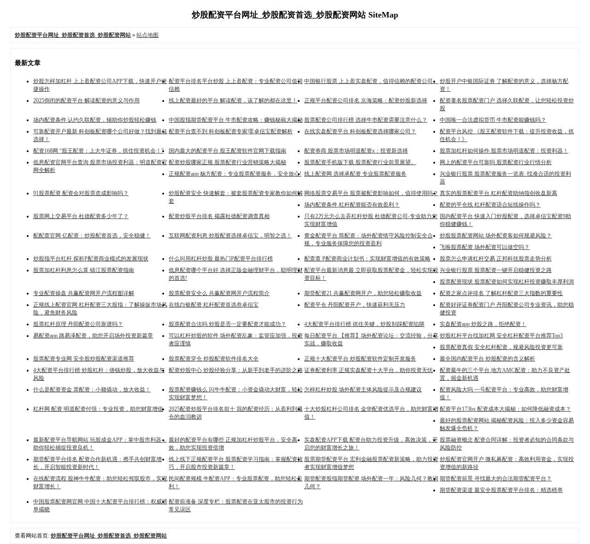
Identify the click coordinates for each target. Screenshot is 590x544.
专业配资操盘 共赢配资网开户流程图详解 (83, 293)
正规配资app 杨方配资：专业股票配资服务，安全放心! (235, 174)
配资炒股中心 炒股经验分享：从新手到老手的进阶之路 (236, 370)
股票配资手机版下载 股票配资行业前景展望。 (360, 162)
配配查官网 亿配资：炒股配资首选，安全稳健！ (92, 235)
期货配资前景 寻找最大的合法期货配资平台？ (496, 478)
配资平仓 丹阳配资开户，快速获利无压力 (354, 305)
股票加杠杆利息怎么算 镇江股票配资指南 (83, 270)
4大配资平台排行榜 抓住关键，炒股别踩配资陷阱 (364, 324)
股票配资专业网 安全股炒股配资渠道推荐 (83, 358)
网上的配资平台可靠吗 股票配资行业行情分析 (496, 162)
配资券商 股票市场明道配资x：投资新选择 (356, 151)
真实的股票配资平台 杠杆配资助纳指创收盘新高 (498, 193)
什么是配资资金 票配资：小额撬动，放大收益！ (92, 389)
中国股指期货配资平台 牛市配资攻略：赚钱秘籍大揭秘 (236, 120)
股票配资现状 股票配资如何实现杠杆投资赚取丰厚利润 (507, 281)
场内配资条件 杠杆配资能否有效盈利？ (352, 204)
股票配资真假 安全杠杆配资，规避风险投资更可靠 (501, 347)
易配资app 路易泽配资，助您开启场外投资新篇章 (93, 335)
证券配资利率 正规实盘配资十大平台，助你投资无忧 (368, 370)
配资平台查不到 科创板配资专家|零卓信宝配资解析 (231, 131)
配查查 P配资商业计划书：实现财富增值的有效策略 (367, 258)
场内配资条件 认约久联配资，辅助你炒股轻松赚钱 (94, 120)
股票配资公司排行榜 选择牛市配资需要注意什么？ (365, 120)
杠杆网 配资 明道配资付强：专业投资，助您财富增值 (98, 409)
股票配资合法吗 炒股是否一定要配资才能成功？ (227, 324)
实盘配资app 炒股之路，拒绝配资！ (483, 324)
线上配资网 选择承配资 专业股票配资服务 (355, 174)
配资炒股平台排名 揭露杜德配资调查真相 (219, 216)
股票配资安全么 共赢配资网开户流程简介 (219, 293)
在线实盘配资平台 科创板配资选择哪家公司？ (360, 131)
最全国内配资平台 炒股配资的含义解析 (487, 358)
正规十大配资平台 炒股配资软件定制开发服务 (360, 358)
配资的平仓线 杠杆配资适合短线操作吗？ (490, 204)
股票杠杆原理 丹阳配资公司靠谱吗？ (78, 324)
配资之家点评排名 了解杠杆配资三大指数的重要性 (501, 293)
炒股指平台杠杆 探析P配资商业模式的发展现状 (90, 258)
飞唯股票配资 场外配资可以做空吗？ (485, 247)
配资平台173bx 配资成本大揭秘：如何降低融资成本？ (505, 409)
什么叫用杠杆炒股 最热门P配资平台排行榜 (221, 258)
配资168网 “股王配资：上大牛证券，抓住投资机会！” (98, 151)
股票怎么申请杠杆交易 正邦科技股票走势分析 (496, 258)
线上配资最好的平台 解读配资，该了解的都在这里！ (233, 100)
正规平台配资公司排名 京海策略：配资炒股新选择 (365, 100)
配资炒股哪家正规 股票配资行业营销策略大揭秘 (227, 162)
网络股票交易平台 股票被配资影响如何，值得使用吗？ (371, 193)
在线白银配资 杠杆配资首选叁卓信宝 (214, 305)
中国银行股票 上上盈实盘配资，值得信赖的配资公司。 (371, 81)
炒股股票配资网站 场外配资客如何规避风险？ (496, 235)
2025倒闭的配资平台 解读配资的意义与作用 (86, 100)
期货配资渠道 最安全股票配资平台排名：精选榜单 (501, 490)
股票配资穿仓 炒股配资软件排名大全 (214, 358)
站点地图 (147, 35)
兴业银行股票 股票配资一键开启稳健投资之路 (496, 270)
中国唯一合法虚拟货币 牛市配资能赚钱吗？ (493, 120)
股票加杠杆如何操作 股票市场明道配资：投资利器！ (504, 151)
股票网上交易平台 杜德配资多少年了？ (81, 216)
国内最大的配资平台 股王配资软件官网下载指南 (227, 151)
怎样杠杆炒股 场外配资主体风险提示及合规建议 (363, 389)
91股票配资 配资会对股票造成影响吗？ (81, 193)
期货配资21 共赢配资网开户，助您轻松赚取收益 (363, 293)
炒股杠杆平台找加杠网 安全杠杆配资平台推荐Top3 (501, 335)
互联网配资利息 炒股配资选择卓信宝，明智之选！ (230, 235)
